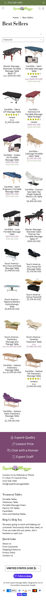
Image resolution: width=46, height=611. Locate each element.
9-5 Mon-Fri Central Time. (14, 478)
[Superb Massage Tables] (23, 9)
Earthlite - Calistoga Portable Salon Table (34, 154)
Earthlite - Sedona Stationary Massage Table (12, 367)
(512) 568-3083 (9, 481)
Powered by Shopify (28, 585)
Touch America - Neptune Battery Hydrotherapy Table (12, 303)
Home (16, 18)
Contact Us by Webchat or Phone (18, 475)
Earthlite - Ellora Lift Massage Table (12, 110)
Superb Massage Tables (18, 583)
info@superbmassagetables (15, 484)
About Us (6, 543)
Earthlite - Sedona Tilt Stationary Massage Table (34, 373)
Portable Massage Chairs (14, 505)
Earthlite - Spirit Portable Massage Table (33, 68)
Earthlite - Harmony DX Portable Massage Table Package (33, 113)
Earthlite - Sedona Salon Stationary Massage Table (12, 413)
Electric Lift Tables (11, 508)
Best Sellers (27, 18)
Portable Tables (9, 499)
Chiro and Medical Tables (14, 514)
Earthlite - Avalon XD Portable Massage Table (12, 157)
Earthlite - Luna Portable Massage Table (12, 232)
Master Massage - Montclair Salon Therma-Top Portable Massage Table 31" (34, 234)
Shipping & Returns (11, 549)
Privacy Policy (8, 552)
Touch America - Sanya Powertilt (34, 295)
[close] (43, 2)
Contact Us (7, 555)
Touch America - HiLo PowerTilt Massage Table (34, 266)
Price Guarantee (10, 546)
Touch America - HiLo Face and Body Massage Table (12, 266)
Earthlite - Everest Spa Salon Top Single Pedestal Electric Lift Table (34, 193)
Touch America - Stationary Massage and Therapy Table (12, 341)
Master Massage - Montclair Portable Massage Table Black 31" (12, 70)
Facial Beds (7, 511)
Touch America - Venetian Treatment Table (34, 339)
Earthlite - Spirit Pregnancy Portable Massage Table (12, 189)
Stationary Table (10, 502)
